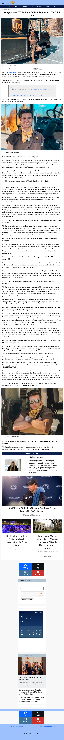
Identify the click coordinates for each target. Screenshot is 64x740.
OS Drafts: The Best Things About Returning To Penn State (16, 540)
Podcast (24, 6)
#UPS (35, 90)
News (16, 6)
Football (47, 6)
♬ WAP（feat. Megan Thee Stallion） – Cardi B (26, 95)
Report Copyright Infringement (47, 726)
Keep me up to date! (26, 599)
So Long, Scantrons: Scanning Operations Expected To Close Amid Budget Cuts (30, 692)
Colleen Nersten (9, 69)
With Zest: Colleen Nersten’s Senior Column (30, 678)
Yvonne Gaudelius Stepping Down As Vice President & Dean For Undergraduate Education (31, 699)
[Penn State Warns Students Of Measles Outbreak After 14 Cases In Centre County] (47, 533)
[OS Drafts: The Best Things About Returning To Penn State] (16, 533)
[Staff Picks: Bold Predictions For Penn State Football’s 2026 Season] (32, 505)
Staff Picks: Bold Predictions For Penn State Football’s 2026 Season (32, 509)
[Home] (8, 4)
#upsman (48, 90)
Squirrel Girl (12, 72)
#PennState (41, 90)
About (39, 6)
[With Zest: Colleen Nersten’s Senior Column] (32, 675)
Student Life (7, 9)
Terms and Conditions (17, 726)
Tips (32, 6)
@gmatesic (14, 88)
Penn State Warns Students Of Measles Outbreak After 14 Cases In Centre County (47, 542)
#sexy (13, 92)
